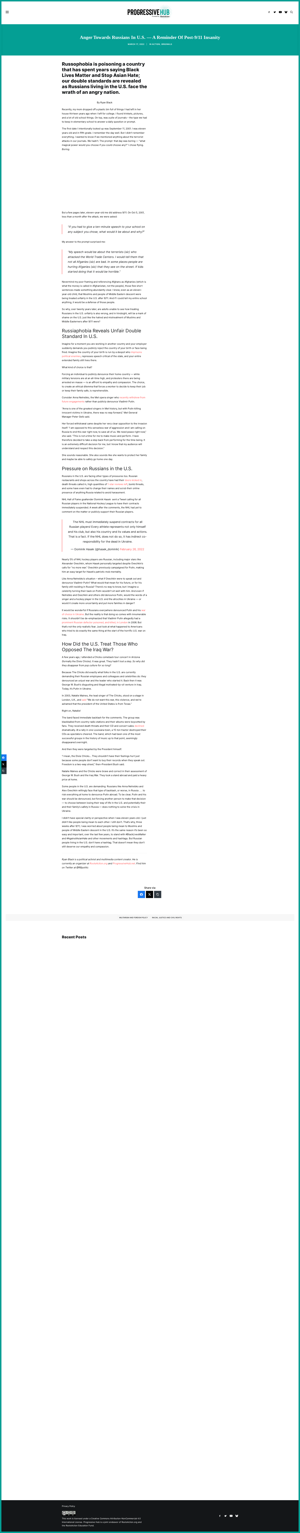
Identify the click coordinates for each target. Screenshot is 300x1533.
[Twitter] (149, 894)
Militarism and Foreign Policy (133, 917)
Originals (166, 44)
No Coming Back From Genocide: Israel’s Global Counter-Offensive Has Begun (109, 1343)
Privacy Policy (68, 1506)
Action (156, 44)
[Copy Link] (157, 894)
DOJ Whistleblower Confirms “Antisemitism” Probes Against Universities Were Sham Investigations (121, 1052)
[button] (270, 12)
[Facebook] (141, 894)
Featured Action (77, 1048)
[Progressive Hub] (149, 12)
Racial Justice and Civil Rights (167, 917)
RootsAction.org (99, 863)
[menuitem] (270, 12)
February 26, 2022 (132, 549)
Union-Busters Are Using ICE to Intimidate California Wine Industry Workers (109, 1477)
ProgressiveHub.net (124, 863)
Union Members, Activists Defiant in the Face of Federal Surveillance (104, 1204)
